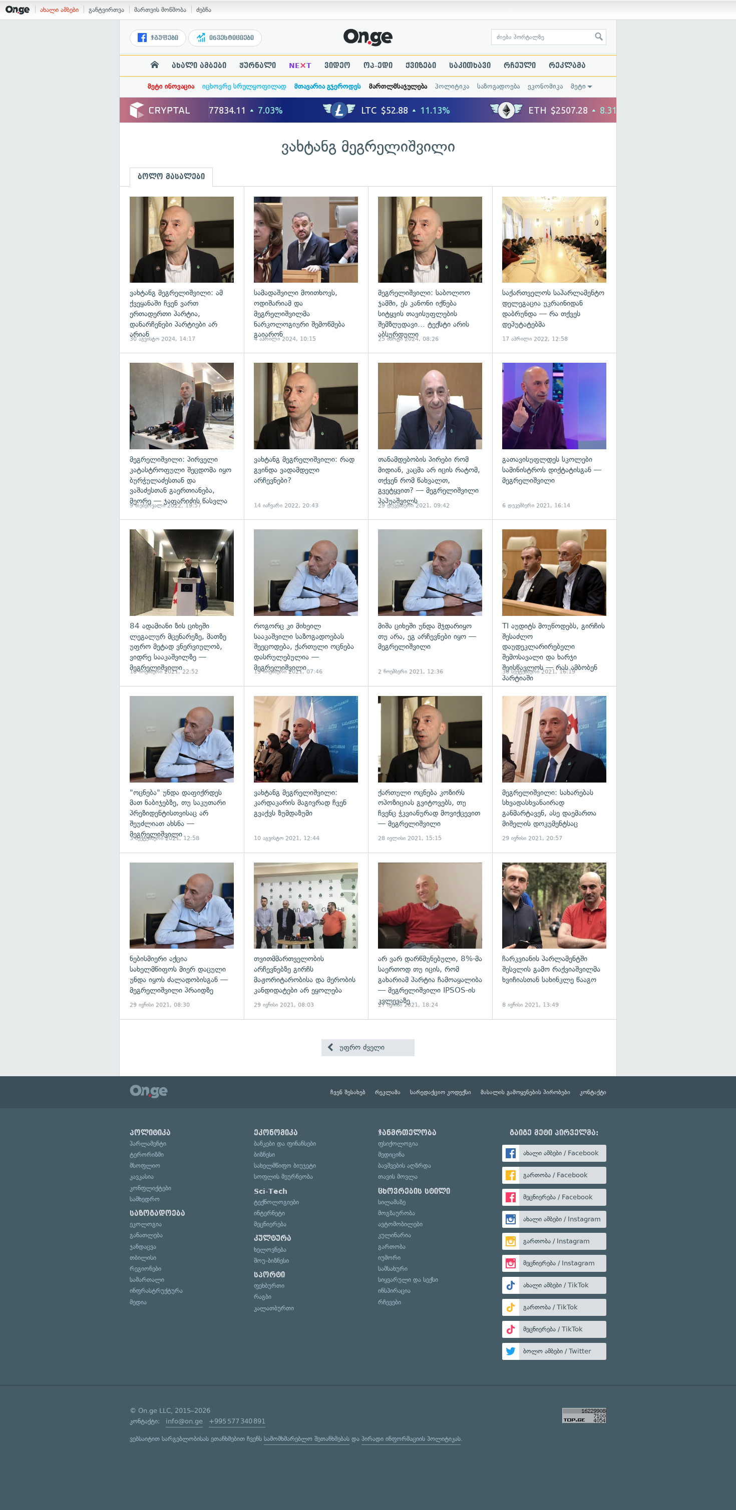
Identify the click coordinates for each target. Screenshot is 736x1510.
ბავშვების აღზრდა (404, 1165)
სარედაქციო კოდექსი (440, 1092)
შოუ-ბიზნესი (271, 1260)
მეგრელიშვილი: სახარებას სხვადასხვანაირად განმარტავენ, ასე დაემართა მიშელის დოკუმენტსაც (554, 769)
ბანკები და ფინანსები (285, 1143)
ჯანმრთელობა (407, 1133)
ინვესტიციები (230, 38)
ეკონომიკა (545, 86)
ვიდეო (337, 66)
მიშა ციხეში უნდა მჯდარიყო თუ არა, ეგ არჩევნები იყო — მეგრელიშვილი (430, 602)
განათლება (146, 1235)
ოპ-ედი (378, 66)
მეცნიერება (270, 1224)
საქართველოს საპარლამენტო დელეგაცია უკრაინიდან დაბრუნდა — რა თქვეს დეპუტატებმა (554, 270)
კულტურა (272, 1238)
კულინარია (394, 1235)
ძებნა (203, 10)
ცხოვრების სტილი (414, 1191)
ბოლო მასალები (171, 177)
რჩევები (389, 1302)
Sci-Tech (270, 1191)
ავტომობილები (400, 1224)
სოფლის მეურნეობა (283, 1176)
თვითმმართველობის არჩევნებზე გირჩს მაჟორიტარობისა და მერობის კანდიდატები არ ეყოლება (306, 936)
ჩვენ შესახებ (347, 1092)
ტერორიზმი (147, 1154)
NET (300, 66)
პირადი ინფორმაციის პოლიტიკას (411, 1438)
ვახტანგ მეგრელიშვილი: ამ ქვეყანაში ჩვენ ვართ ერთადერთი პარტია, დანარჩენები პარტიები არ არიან (182, 270)
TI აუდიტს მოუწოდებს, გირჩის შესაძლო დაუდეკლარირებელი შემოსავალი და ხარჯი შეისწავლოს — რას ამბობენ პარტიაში (554, 602)
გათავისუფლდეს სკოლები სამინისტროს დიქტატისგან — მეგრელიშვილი (554, 436)
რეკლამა (567, 66)
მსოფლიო (145, 1165)
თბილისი (143, 1257)
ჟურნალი (257, 66)
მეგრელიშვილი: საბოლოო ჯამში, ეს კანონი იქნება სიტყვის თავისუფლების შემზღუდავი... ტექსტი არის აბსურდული (430, 270)
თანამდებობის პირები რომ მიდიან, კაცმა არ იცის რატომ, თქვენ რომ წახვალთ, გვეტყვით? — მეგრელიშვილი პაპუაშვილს (430, 436)
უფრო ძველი (361, 1047)
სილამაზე (392, 1202)
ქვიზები (421, 66)
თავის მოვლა (398, 1176)
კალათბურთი (274, 1308)
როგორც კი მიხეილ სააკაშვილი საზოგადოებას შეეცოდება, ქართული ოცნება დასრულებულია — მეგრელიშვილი (306, 602)
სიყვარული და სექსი (408, 1279)
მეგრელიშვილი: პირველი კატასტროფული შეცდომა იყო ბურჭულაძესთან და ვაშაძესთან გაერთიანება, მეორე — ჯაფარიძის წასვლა (182, 436)
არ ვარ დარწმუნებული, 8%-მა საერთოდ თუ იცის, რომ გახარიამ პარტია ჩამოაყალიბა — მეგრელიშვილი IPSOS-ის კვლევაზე (430, 936)
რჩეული (520, 66)
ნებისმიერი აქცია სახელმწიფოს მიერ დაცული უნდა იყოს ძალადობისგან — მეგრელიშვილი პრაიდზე (182, 936)
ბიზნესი (264, 1154)
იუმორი (389, 1257)
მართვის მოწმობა (160, 10)
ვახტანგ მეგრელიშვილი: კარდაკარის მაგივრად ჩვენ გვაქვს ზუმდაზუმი (306, 769)
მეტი (578, 86)
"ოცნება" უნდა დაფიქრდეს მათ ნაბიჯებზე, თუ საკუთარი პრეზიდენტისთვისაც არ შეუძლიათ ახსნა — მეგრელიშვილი (182, 769)
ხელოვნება (270, 1249)
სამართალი (147, 1279)
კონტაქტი (593, 1092)
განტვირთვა (106, 10)
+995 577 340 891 (237, 1421)
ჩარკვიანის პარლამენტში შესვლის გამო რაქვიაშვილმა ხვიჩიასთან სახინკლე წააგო (554, 936)
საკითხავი (470, 66)
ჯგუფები (163, 38)
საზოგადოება (498, 86)
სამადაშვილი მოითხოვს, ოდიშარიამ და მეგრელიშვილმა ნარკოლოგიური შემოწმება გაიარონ (306, 270)
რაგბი (262, 1296)
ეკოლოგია (146, 1224)
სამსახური (393, 1268)
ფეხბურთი (269, 1285)
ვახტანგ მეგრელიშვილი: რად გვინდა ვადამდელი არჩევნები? (306, 436)
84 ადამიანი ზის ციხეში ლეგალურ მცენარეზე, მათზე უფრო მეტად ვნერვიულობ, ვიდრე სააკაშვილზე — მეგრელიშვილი (182, 602)
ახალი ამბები (59, 10)
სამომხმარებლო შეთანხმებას (306, 1438)
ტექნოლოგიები (276, 1202)
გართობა (392, 1246)
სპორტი (269, 1275)
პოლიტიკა (452, 86)
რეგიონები (145, 1268)
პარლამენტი (148, 1143)
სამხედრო (145, 1199)
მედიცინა (391, 1154)
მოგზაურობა (396, 1213)
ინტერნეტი (269, 1213)
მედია (138, 1302)
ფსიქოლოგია (398, 1143)
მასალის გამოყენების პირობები (525, 1092)
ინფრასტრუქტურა (156, 1290)
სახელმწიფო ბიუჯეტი (285, 1165)
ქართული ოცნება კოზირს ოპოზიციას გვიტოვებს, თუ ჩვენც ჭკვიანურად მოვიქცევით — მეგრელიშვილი (430, 769)
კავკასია (142, 1176)
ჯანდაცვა (143, 1246)
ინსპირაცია (394, 1290)
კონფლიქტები (150, 1188)
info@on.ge (184, 1421)
